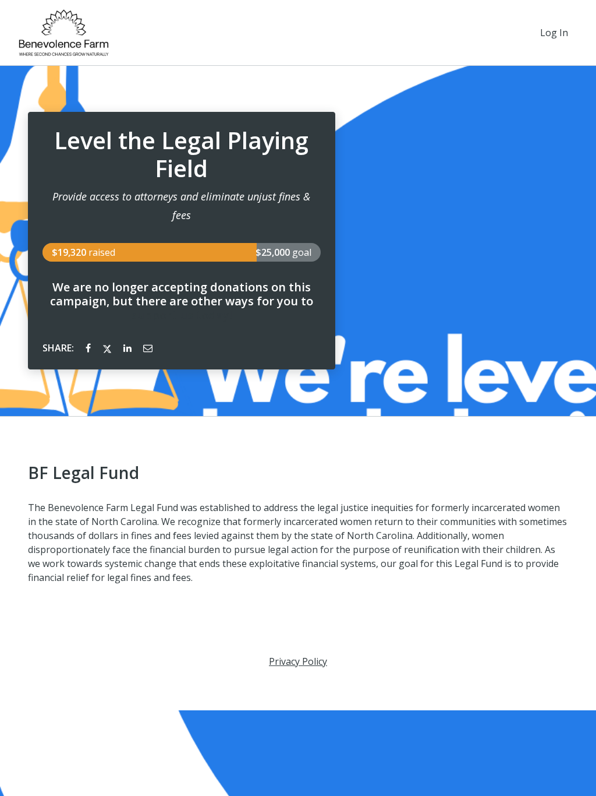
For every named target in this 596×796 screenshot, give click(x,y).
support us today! (181, 315)
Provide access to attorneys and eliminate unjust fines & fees (181, 205)
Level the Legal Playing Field (181, 154)
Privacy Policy (298, 661)
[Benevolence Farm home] (64, 32)
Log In (554, 32)
